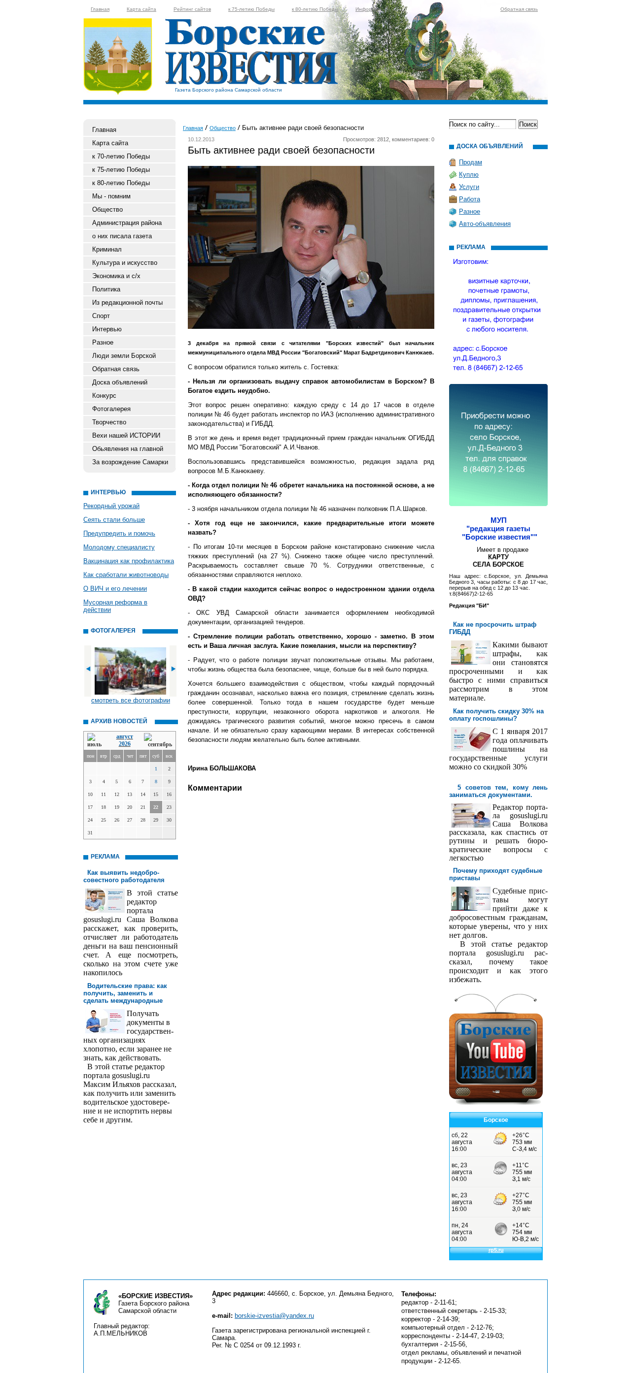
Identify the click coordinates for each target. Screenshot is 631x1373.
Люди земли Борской (124, 355)
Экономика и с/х (116, 276)
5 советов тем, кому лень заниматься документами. (498, 791)
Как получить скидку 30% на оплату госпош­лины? (496, 714)
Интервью (107, 329)
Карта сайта (141, 9)
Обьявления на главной (127, 448)
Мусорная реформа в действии (115, 606)
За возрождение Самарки (130, 462)
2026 (125, 743)
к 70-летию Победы (121, 156)
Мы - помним (111, 196)
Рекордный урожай (111, 506)
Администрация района (127, 222)
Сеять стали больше (114, 519)
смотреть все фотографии (130, 700)
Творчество (109, 422)
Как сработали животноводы (126, 574)
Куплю (469, 174)
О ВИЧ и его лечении (115, 588)
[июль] (96, 740)
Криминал (107, 249)
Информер (368, 9)
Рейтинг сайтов (192, 9)
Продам (470, 162)
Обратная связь (519, 9)
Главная (100, 9)
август (124, 736)
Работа (469, 199)
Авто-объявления (485, 223)
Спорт (101, 315)
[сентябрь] (158, 740)
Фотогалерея (111, 409)
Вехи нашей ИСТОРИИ (126, 435)
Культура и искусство (124, 262)
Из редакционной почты (127, 302)
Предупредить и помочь (119, 533)
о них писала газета (122, 236)
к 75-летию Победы (251, 9)
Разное (102, 342)
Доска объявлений (119, 382)
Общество (107, 209)
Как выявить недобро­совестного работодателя (124, 876)
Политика (106, 289)
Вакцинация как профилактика (128, 561)
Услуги (469, 187)
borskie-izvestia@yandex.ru (274, 1315)
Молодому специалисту (119, 547)
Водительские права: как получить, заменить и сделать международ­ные (125, 993)
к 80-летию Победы (315, 9)
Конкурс (104, 395)
